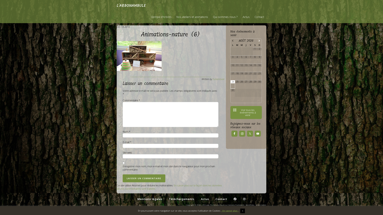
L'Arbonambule (131, 6)
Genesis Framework (236, 205)
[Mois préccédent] (233, 40)
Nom (126, 131)
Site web (127, 152)
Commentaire (131, 100)
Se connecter (261, 205)
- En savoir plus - (230, 210)
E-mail (127, 142)
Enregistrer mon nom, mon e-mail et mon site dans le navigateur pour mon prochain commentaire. (169, 168)
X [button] (242, 210)
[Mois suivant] (259, 40)
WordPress (250, 205)
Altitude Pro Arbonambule (214, 205)
